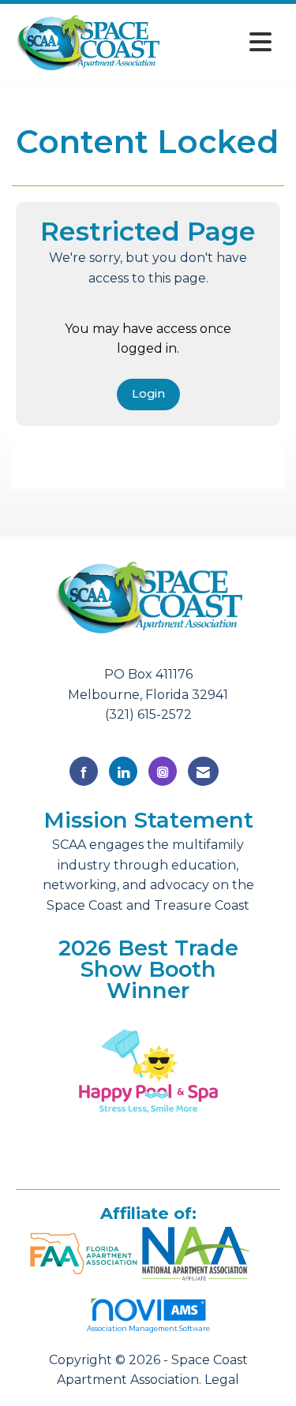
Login (148, 394)
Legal (221, 1379)
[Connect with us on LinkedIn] (123, 771)
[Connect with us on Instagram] (162, 771)
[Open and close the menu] (221, 42)
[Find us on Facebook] (83, 771)
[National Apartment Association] (196, 1251)
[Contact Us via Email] (203, 771)
